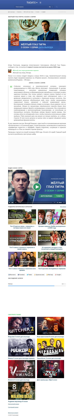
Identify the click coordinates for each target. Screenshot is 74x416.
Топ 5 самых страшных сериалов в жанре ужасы (22, 248)
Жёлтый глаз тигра (26, 70)
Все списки (63, 206)
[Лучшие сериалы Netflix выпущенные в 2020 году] (52, 224)
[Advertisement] (41, 58)
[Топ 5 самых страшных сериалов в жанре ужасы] (22, 245)
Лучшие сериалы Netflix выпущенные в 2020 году (52, 227)
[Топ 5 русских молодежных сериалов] (52, 266)
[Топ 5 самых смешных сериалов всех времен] (22, 266)
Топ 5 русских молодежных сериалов (51, 268)
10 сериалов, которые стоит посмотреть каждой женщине (52, 248)
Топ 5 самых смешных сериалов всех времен (22, 269)
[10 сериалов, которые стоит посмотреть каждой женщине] (52, 245)
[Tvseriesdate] (31, 3)
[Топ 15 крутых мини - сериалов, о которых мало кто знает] (22, 224)
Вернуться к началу (13, 412)
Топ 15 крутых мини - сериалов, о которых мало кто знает (22, 227)
